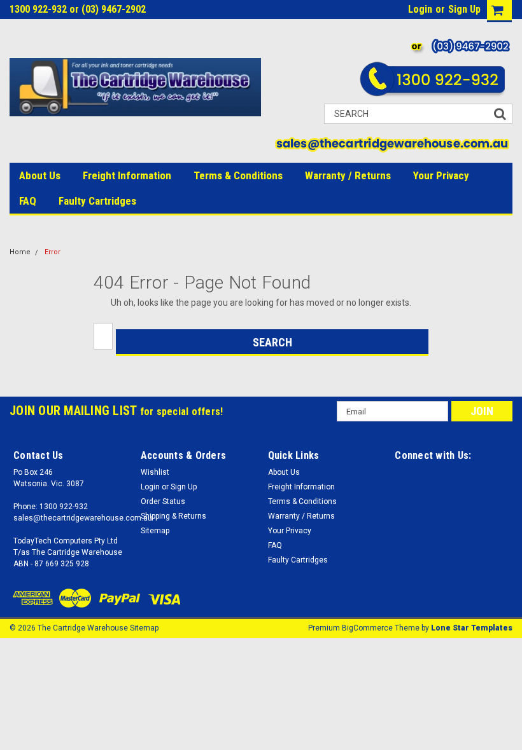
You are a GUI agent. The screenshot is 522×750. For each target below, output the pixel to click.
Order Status (163, 501)
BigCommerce (367, 628)
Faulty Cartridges (97, 200)
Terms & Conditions (238, 175)
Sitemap (155, 530)
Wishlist (155, 472)
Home (20, 252)
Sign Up (464, 9)
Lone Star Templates (471, 628)
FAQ (27, 200)
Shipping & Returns (173, 516)
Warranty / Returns (348, 175)
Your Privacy (441, 175)
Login (420, 9)
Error (52, 252)
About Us (39, 175)
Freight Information (127, 175)
